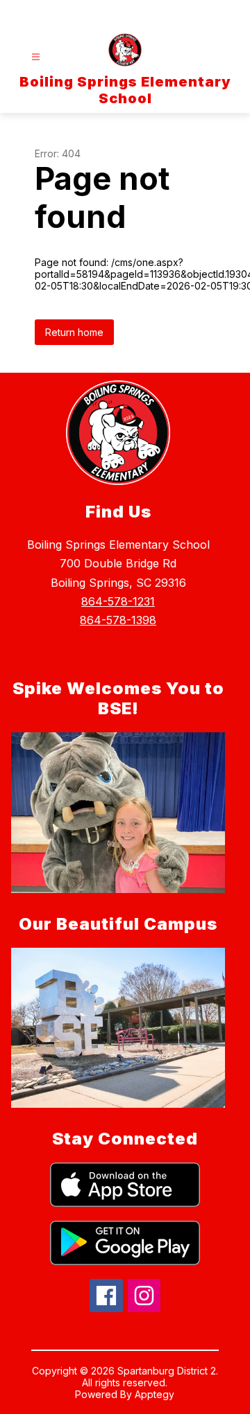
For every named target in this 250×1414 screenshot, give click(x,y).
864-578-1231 (118, 601)
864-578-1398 (118, 620)
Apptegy (154, 1394)
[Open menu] (36, 57)
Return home (74, 332)
